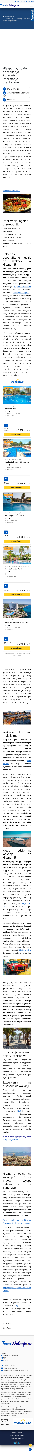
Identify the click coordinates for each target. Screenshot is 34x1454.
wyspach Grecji (23, 1305)
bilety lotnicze (25, 950)
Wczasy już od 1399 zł (11, 191)
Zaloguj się (30, 1)
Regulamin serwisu (17, 1438)
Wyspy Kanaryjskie (22, 286)
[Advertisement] (17, 48)
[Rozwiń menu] (31, 5)
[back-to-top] (30, 1449)
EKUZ (19, 1111)
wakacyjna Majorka (21, 292)
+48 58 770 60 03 (9, 1366)
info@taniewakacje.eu (10, 1368)
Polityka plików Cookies (17, 1435)
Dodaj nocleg (20, 1)
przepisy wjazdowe (10, 1139)
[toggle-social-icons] (30, 1445)
